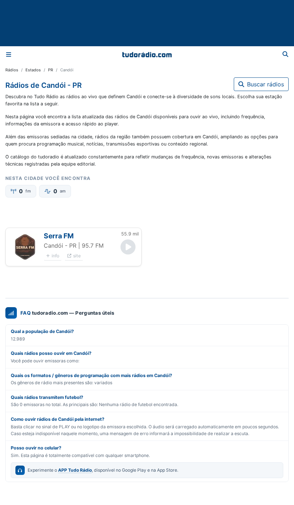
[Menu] (8, 54)
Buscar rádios (265, 84)
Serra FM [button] (59, 236)
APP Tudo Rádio (75, 470)
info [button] (55, 255)
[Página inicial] (147, 54)
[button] (25, 247)
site (77, 255)
